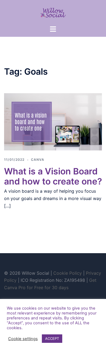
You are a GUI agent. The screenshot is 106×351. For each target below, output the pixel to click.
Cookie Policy (67, 273)
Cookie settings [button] (23, 338)
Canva (37, 160)
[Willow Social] (53, 12)
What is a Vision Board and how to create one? (53, 176)
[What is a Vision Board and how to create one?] (53, 121)
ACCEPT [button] (52, 338)
